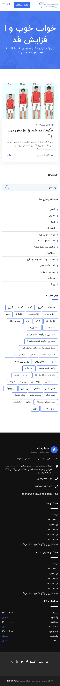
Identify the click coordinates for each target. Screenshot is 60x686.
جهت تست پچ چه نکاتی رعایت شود (38, 348)
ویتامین (24, 388)
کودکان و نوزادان (47, 272)
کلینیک (17, 402)
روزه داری (29, 368)
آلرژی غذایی (49, 314)
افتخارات (50, 228)
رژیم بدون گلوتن (21, 375)
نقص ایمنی (50, 388)
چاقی (28, 402)
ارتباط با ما (52, 534)
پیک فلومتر (19, 395)
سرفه (12, 381)
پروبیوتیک (10, 388)
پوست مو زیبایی (47, 234)
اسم (8, 314)
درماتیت (21, 354)
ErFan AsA (12, 681)
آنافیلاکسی (33, 314)
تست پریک (34, 327)
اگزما (28, 321)
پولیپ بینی (35, 395)
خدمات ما (53, 519)
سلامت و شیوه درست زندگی (41, 259)
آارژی (40, 307)
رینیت (23, 381)
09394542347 (43, 487)
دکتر (9, 354)
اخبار (52, 222)
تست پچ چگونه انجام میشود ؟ (41, 341)
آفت (20, 307)
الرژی (38, 321)
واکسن (36, 388)
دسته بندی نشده (46, 240)
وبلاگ (52, 284)
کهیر (35, 408)
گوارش (51, 278)
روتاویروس (40, 361)
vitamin (51, 307)
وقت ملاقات (22, 5)
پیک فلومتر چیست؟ (46, 402)
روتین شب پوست (47, 368)
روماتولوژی (50, 253)
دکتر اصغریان (43, 155)
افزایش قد (50, 321)
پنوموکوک (50, 395)
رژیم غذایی (50, 381)
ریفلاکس (35, 381)
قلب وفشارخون (47, 265)
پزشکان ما (53, 524)
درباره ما (54, 514)
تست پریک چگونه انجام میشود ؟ (39, 334)
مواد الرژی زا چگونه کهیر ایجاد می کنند (38, 544)
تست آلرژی (50, 327)
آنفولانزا (19, 314)
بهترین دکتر (14, 321)
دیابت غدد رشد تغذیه (44, 247)
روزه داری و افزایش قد (45, 375)
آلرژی (52, 215)
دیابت (52, 361)
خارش (33, 354)
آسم (52, 209)
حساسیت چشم (48, 354)
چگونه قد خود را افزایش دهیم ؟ (30, 133)
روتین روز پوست (21, 361)
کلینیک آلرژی (49, 408)
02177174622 (44, 479)
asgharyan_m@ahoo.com (37, 494)
